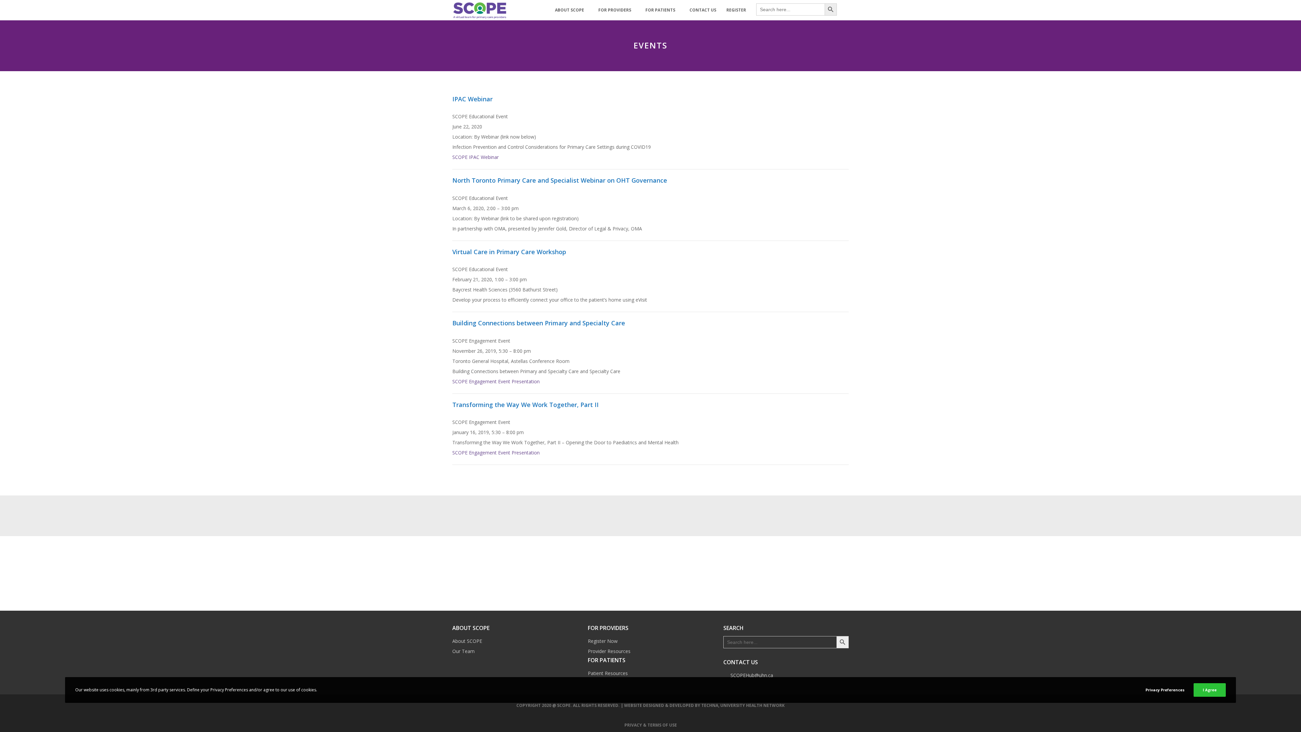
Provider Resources (609, 651)
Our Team (463, 651)
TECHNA (709, 705)
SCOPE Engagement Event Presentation (496, 381)
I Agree (1210, 689)
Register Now (603, 641)
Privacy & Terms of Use (650, 725)
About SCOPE (467, 641)
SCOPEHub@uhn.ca (751, 675)
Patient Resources (608, 673)
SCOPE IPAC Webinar (475, 157)
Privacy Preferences (1164, 689)
